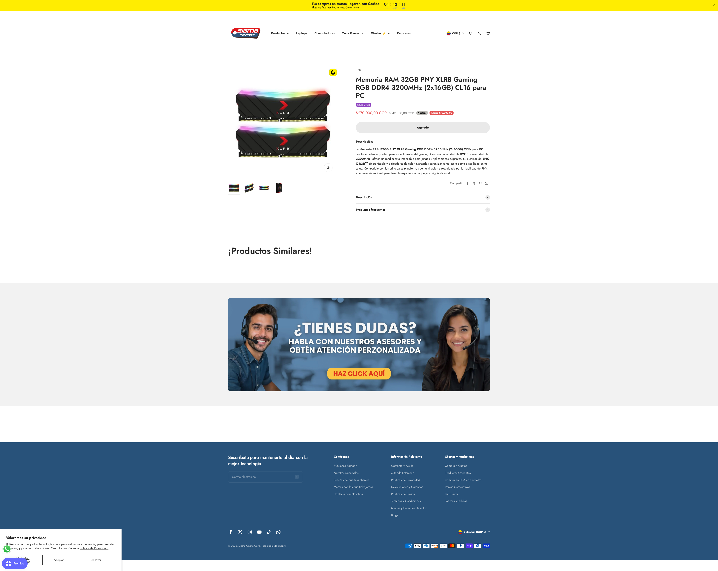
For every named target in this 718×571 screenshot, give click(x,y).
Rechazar (95, 560)
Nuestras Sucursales (346, 473)
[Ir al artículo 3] (264, 188)
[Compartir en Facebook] (467, 183)
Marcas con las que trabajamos (353, 487)
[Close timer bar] (714, 5)
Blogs (394, 515)
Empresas (404, 33)
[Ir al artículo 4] (279, 188)
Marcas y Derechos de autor (408, 508)
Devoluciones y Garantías (407, 487)
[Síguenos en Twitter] (240, 532)
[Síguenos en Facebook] (230, 532)
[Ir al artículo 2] (249, 188)
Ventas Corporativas (457, 487)
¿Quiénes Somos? (345, 466)
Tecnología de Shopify (273, 546)
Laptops (301, 33)
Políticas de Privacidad (405, 480)
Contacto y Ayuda (402, 466)
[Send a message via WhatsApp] (7, 549)
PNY (358, 70)
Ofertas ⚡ (378, 33)
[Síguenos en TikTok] (268, 532)
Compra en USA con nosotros (463, 480)
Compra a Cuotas (456, 466)
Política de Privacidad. (94, 548)
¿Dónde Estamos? (402, 473)
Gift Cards (451, 494)
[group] (359, 344)
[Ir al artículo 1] (234, 188)
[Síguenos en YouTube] (259, 532)
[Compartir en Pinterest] (480, 183)
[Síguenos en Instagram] (249, 532)
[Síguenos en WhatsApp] (278, 532)
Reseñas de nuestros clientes (351, 480)
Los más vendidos (456, 501)
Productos (278, 33)
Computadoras (324, 33)
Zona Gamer (351, 33)
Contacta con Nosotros (348, 494)
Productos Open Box (458, 473)
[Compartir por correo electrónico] (487, 183)
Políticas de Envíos (403, 494)
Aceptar (59, 560)
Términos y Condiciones (406, 501)
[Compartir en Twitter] (474, 183)
